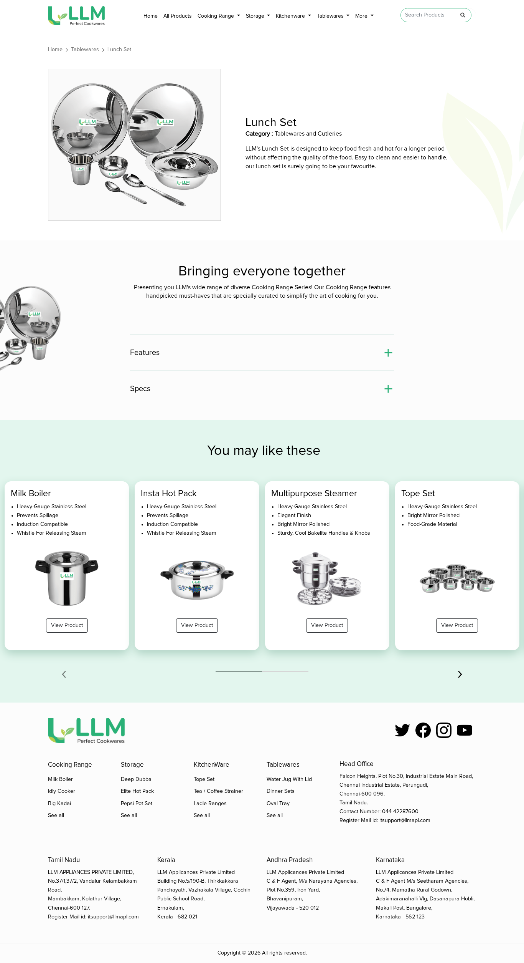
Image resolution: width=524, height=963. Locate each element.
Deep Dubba (136, 779)
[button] (239, 671)
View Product (67, 625)
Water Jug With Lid (289, 779)
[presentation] (64, 673)
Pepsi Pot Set (136, 803)
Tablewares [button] (331, 16)
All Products (177, 16)
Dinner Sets (281, 791)
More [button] (362, 16)
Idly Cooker (61, 791)
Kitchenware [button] (291, 16)
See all (56, 815)
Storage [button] (256, 16)
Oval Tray (278, 803)
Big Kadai (59, 803)
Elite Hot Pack (137, 791)
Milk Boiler (60, 779)
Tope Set (204, 779)
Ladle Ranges (210, 803)
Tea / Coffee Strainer (218, 791)
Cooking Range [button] (217, 16)
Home (150, 16)
